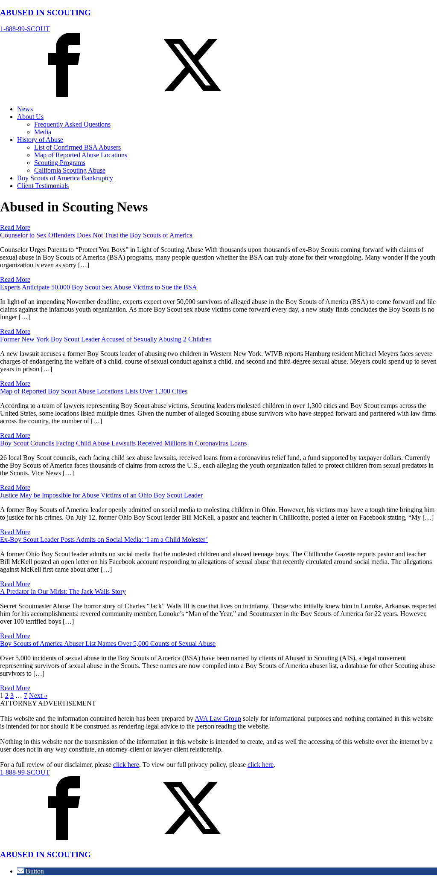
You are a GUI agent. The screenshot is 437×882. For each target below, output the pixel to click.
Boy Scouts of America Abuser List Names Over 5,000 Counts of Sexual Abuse (108, 643)
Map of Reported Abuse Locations (80, 155)
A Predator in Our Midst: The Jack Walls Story (63, 591)
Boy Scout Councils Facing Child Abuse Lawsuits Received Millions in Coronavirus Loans (123, 443)
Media (42, 132)
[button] (30, 871)
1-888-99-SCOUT (25, 28)
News (25, 109)
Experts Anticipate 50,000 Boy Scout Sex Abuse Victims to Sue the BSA (98, 287)
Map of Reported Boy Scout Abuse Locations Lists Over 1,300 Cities (93, 391)
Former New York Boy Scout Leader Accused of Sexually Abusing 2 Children (106, 339)
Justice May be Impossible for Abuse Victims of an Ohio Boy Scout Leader (101, 495)
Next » (38, 695)
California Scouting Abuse (69, 170)
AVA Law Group (218, 718)
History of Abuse (40, 139)
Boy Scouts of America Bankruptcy (65, 178)
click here (126, 764)
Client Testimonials (43, 185)
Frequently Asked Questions (72, 124)
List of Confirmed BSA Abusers (77, 147)
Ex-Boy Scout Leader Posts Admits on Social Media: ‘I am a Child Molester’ (104, 539)
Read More (15, 227)
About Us (30, 116)
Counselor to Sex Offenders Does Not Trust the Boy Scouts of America (96, 235)
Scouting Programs (59, 162)
